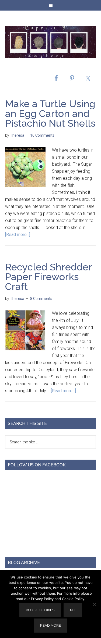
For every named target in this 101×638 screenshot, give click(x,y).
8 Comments (41, 298)
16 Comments (42, 135)
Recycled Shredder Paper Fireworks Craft (48, 276)
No (72, 610)
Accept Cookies (40, 610)
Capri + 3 (50, 42)
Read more (50, 625)
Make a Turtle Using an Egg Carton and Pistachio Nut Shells (50, 113)
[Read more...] (17, 234)
